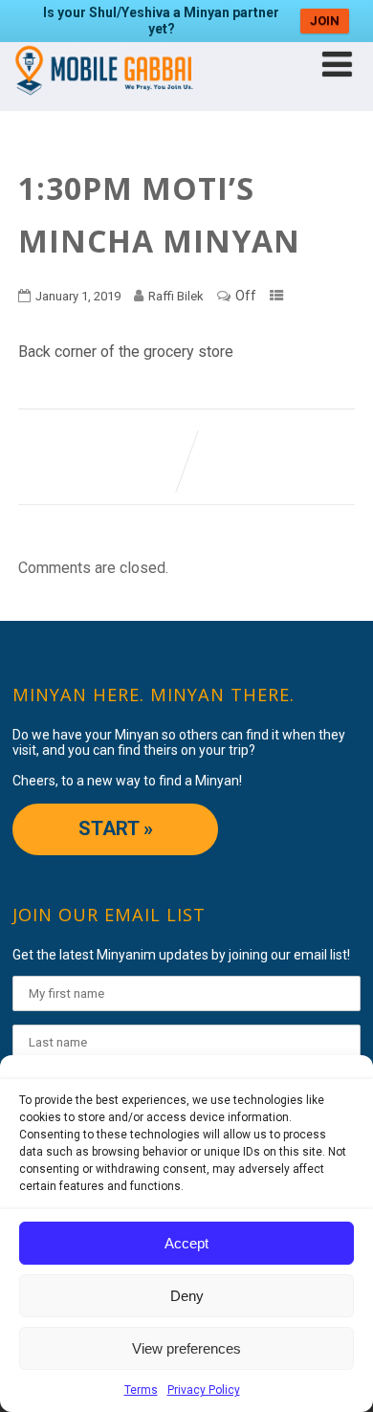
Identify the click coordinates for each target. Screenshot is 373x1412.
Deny (187, 1296)
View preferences (186, 1348)
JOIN (325, 20)
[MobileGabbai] (103, 102)
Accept (186, 1243)
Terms (141, 1390)
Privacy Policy (203, 1390)
